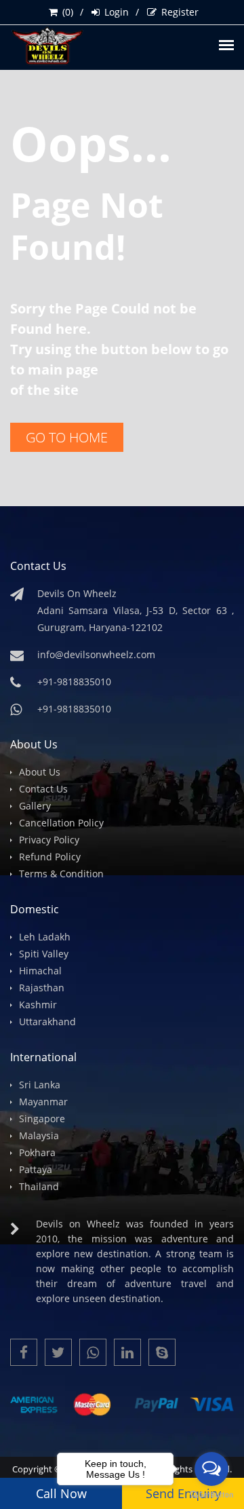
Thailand (39, 1186)
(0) (67, 11)
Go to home (67, 437)
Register (180, 11)
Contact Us (43, 788)
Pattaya (35, 1169)
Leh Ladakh (44, 936)
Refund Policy (50, 856)
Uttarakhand (47, 1021)
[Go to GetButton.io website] (211, 1495)
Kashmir (38, 1004)
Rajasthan (41, 987)
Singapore (42, 1118)
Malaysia (39, 1135)
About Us (39, 771)
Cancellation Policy (61, 822)
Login (116, 11)
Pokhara (37, 1152)
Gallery (35, 805)
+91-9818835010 (74, 708)
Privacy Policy (49, 839)
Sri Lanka (39, 1084)
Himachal (40, 970)
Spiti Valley (43, 953)
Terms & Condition (61, 873)
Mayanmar (43, 1101)
